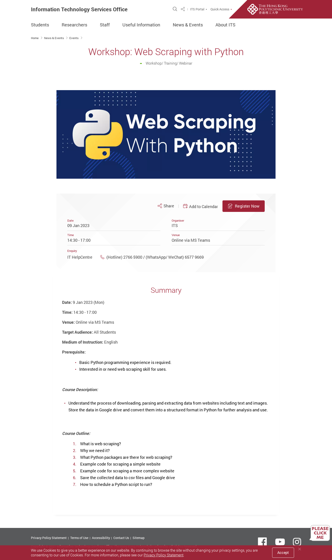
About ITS (225, 24)
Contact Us (121, 538)
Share (169, 206)
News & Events (188, 24)
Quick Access (219, 9)
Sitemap (139, 538)
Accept (283, 552)
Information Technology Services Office (79, 9)
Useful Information (141, 24)
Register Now (247, 206)
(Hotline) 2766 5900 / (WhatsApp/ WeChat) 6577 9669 (155, 257)
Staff (105, 24)
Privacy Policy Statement (49, 538)
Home (35, 38)
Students (40, 24)
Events (74, 38)
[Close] (300, 549)
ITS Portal (197, 9)
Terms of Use (79, 538)
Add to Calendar (203, 206)
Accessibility (101, 538)
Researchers (74, 24)
